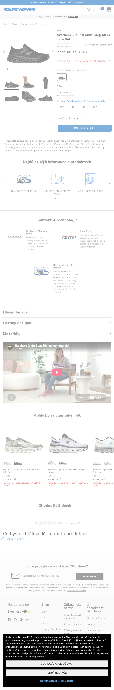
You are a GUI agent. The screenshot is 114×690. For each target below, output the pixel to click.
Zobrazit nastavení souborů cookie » (57, 680)
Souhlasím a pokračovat (57, 663)
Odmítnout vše (57, 672)
